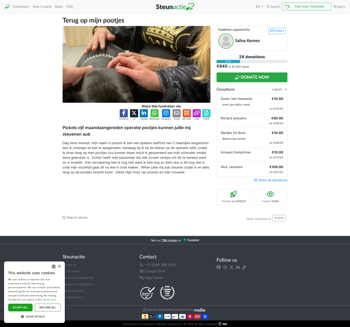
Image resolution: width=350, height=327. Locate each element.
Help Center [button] (153, 278)
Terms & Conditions (78, 284)
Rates (59, 6)
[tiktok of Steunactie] (244, 267)
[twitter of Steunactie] (231, 267)
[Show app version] (347, 324)
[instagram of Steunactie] (225, 267)
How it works (42, 6)
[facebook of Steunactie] (219, 267)
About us (69, 265)
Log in (340, 6)
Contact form (154, 271)
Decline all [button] (47, 307)
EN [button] (258, 6)
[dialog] (34, 292)
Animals (279, 218)
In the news (71, 271)
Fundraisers (21, 6)
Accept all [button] (20, 307)
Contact (278, 30)
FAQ (69, 6)
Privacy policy (73, 291)
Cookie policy (73, 297)
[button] (273, 7)
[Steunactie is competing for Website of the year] (167, 293)
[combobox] (54, 266)
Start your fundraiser (309, 6)
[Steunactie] (7, 7)
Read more (50, 299)
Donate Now (254, 77)
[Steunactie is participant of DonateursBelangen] (148, 293)
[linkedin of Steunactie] (238, 267)
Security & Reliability (78, 278)
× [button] (59, 266)
